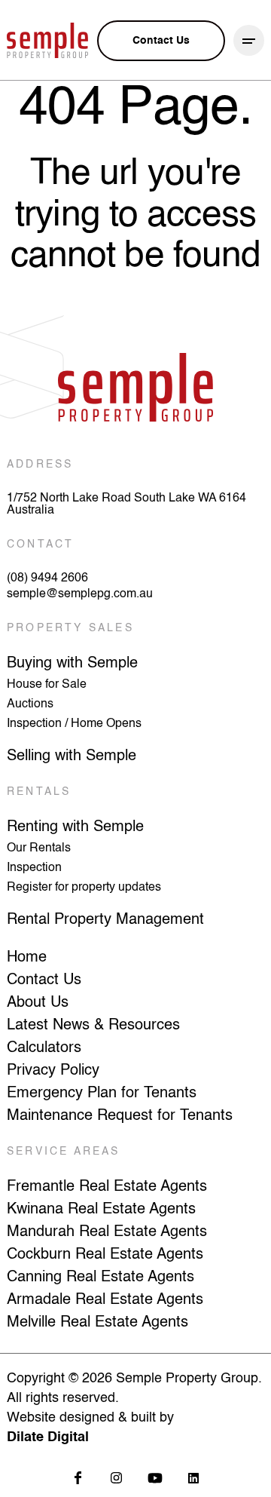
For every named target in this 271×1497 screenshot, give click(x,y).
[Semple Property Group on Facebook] (78, 1478)
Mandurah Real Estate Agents (107, 1232)
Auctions (30, 704)
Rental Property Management (105, 920)
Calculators (44, 1048)
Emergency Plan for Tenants (101, 1093)
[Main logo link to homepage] (47, 40)
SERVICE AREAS (63, 1151)
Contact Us (44, 980)
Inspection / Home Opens (74, 724)
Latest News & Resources (93, 1025)
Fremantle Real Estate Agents (107, 1187)
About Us (38, 1003)
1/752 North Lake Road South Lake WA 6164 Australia (126, 504)
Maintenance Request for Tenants (120, 1116)
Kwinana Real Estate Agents (101, 1209)
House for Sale (47, 685)
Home (27, 957)
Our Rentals (39, 848)
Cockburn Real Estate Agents (105, 1254)
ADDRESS (40, 464)
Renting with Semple (75, 827)
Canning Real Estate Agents (100, 1277)
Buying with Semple (72, 663)
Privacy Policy (53, 1070)
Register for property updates (84, 888)
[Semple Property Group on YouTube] (155, 1478)
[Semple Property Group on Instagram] (116, 1478)
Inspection (34, 868)
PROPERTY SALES (70, 628)
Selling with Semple (71, 756)
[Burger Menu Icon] (248, 40)
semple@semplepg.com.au (80, 594)
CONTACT (40, 544)
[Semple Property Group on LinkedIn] (193, 1478)
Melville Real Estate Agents (97, 1322)
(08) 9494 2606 (47, 578)
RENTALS (39, 792)
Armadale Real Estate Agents (105, 1300)
